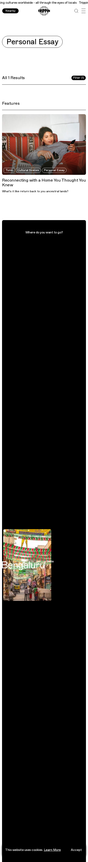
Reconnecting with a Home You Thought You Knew (44, 183)
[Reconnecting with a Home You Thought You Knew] (44, 144)
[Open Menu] (83, 11)
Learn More (52, 850)
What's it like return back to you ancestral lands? (35, 191)
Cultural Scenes (28, 170)
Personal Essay (54, 170)
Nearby (10, 11)
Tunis (9, 170)
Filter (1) (78, 78)
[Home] (44, 11)
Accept (76, 850)
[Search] (76, 11)
